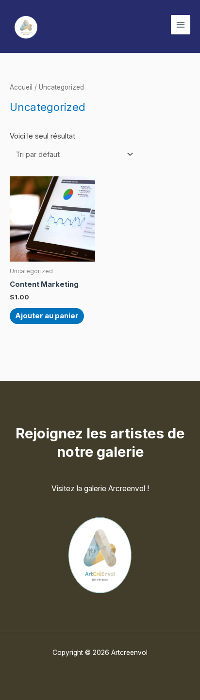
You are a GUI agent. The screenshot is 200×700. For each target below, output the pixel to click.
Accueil (21, 87)
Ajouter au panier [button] (47, 315)
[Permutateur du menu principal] (180, 24)
